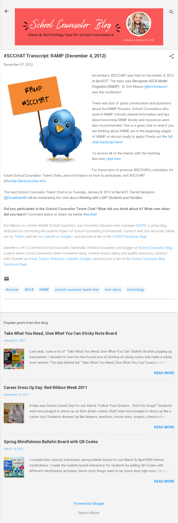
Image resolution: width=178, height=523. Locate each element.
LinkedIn (49, 237)
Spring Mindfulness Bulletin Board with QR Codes (51, 441)
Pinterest (57, 259)
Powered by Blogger (89, 503)
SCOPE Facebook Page (129, 237)
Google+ (66, 237)
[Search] (171, 13)
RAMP (44, 290)
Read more (164, 373)
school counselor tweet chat (77, 290)
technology (135, 290)
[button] (171, 56)
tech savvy (113, 290)
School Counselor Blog (155, 248)
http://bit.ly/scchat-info (28, 181)
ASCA (29, 290)
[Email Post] (6, 280)
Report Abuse (89, 513)
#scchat (89, 214)
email (33, 259)
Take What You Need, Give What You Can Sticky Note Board (60, 333)
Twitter (19, 237)
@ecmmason (156, 87)
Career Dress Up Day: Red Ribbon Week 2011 (45, 387)
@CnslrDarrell (15, 198)
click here (113, 159)
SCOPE (141, 225)
